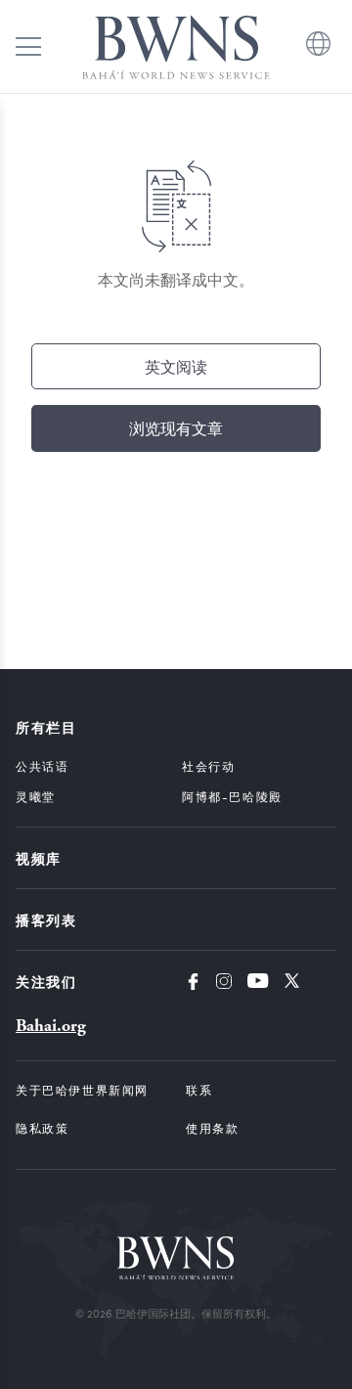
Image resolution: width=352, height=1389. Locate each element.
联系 (199, 1090)
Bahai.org (51, 1025)
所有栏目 (46, 727)
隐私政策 (42, 1128)
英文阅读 (176, 366)
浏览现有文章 (176, 428)
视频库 (39, 858)
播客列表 (46, 919)
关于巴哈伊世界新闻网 (82, 1090)
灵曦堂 (36, 796)
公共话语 (42, 766)
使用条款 (212, 1128)
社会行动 (208, 766)
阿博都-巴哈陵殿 (232, 796)
